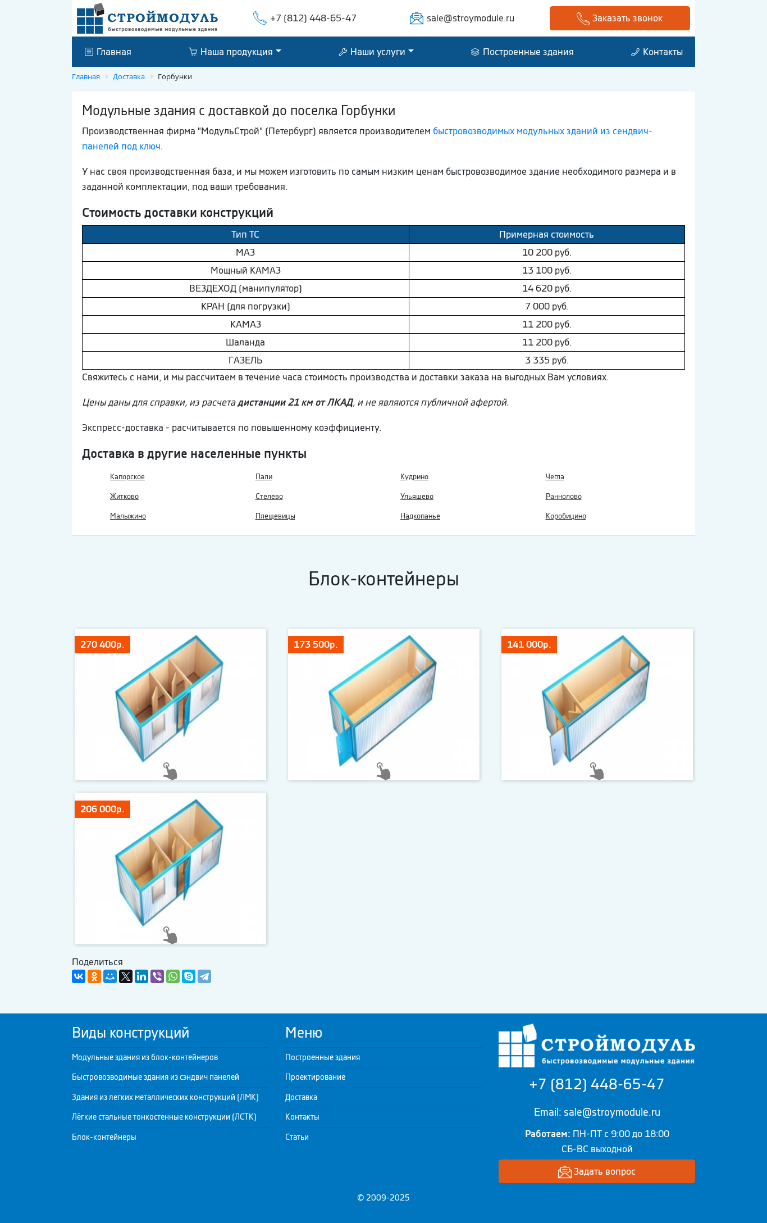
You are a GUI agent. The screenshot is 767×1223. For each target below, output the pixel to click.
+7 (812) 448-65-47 (313, 18)
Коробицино (566, 516)
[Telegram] (204, 976)
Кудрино (414, 476)
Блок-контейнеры (104, 1137)
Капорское (127, 476)
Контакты (662, 51)
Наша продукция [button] (235, 51)
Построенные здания (527, 51)
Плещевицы (275, 516)
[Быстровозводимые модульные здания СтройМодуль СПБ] (147, 17)
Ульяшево (416, 496)
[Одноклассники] (94, 976)
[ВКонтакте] (78, 976)
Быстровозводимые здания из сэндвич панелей (155, 1077)
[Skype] (188, 976)
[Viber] (157, 976)
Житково (124, 496)
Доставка (301, 1097)
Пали (263, 476)
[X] (126, 976)
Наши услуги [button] (376, 51)
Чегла (555, 476)
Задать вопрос (604, 1171)
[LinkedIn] (141, 976)
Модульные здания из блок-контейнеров (145, 1057)
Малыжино (128, 516)
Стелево (269, 496)
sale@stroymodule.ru (470, 18)
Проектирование (315, 1077)
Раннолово (564, 496)
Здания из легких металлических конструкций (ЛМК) (165, 1097)
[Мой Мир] (110, 976)
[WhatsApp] (173, 976)
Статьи (297, 1137)
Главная (112, 51)
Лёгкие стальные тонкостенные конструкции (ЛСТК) (164, 1117)
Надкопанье (420, 516)
